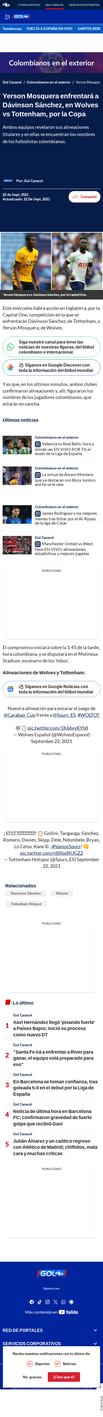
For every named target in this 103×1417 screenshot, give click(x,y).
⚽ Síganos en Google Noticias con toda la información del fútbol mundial (56, 689)
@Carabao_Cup (19, 715)
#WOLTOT (89, 715)
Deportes (42, 1364)
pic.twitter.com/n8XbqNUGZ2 (51, 853)
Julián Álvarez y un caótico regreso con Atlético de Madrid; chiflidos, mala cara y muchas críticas (55, 1147)
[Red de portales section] (95, 1330)
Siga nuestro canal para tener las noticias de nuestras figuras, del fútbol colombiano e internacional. (56, 346)
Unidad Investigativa (84, 4)
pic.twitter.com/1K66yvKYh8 (57, 728)
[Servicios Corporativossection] (95, 1343)
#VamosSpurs (66, 846)
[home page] (6, 5)
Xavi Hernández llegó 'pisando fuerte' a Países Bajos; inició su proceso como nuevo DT (54, 1028)
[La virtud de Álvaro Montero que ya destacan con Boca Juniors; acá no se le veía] (17, 476)
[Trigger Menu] (7, 16)
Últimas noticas (28, 4)
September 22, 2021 (51, 741)
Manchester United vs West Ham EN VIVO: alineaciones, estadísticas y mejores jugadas (64, 548)
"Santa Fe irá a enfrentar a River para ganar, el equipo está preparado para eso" (53, 1058)
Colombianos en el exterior (49, 82)
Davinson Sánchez (26, 893)
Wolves (62, 893)
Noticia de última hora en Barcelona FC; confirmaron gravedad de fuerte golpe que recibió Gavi (52, 1117)
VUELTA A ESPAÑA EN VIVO (49, 29)
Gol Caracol (54, 4)
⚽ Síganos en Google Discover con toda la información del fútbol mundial (56, 367)
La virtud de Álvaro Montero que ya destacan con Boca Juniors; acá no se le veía (65, 479)
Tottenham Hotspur (26, 904)
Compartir (89, 197)
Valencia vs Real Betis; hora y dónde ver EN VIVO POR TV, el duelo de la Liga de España (64, 448)
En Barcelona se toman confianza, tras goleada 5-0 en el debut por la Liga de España (55, 1088)
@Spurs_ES (64, 715)
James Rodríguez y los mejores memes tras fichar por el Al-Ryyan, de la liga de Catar (66, 518)
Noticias (69, 1364)
